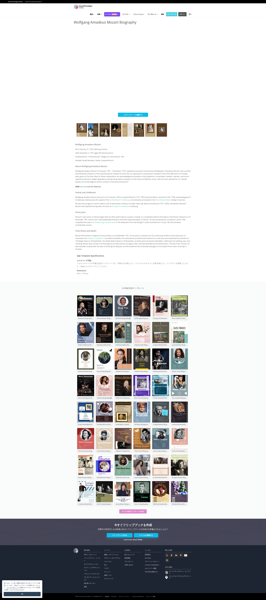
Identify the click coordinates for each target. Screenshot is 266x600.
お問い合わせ (128, 565)
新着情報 (127, 558)
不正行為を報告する (151, 572)
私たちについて (129, 555)
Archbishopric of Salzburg (119, 200)
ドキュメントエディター (92, 574)
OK (22, 594)
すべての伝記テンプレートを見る (133, 511)
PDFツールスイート (90, 555)
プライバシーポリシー (152, 561)
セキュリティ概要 (150, 568)
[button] (99, 14)
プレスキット (128, 561)
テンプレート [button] (152, 14)
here (81, 186)
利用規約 (148, 555)
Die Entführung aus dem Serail (104, 222)
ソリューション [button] (138, 14)
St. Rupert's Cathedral (120, 206)
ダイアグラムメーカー (91, 564)
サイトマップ (108, 579)
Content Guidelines (152, 565)
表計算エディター (90, 583)
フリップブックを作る (119, 535)
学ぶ (105, 565)
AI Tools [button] (111, 14)
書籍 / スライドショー (111, 555)
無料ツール (107, 575)
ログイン (182, 14)
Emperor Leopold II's (95, 238)
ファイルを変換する (146, 535)
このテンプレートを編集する (133, 115)
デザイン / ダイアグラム (112, 558)
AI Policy (148, 558)
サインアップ (171, 14)
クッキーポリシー (12, 587)
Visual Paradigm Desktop (33, 1)
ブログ (106, 568)
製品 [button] (91, 14)
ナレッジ (107, 572)
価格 (162, 14)
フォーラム (107, 561)
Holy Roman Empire (163, 200)
